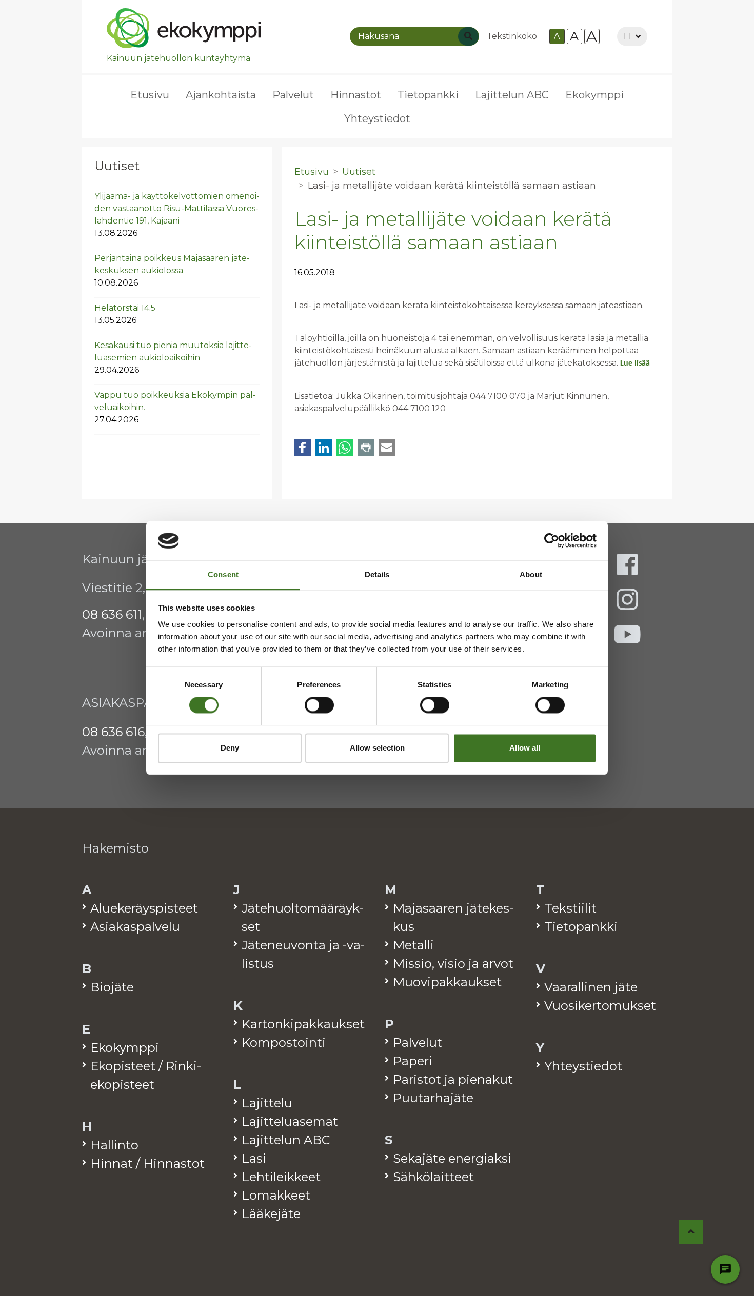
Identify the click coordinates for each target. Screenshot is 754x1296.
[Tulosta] (366, 447)
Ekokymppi (594, 95)
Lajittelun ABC (512, 95)
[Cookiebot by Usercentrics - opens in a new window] (552, 541)
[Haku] (468, 36)
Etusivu (149, 95)
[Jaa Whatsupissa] (344, 447)
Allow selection (377, 747)
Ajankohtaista (221, 95)
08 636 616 (113, 731)
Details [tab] (377, 574)
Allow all (524, 747)
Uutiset (117, 165)
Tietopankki (428, 95)
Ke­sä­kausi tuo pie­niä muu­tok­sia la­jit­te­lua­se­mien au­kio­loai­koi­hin (173, 357)
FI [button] (627, 36)
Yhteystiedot (377, 118)
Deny (230, 747)
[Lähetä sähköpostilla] (387, 447)
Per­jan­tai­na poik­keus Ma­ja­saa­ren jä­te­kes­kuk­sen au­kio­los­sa (172, 270)
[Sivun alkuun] (691, 1232)
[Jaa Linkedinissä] (323, 447)
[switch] (319, 705)
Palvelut (293, 95)
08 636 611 (112, 614)
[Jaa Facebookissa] (302, 447)
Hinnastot (355, 95)
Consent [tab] (223, 574)
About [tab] (531, 574)
